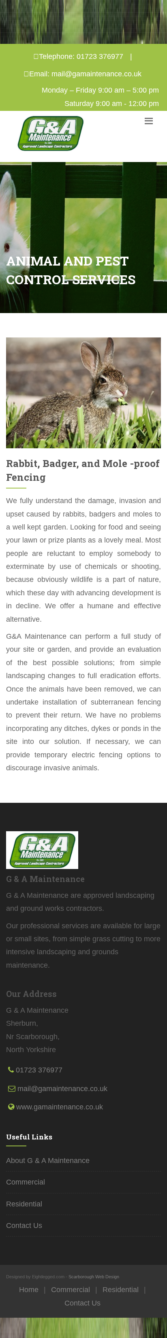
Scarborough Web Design (94, 1276)
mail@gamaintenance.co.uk (96, 74)
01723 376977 (100, 56)
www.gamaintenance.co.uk (59, 1107)
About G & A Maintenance (48, 1160)
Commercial (25, 1182)
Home (29, 1290)
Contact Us (24, 1225)
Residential (24, 1204)
